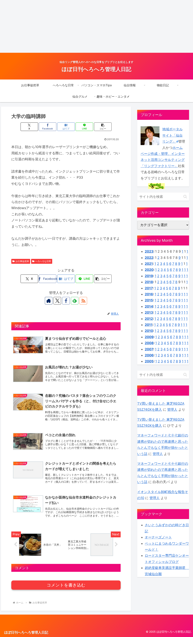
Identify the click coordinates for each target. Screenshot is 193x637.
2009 (149, 337)
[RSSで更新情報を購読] (83, 300)
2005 (149, 361)
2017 (149, 288)
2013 (149, 312)
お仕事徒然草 (22, 261)
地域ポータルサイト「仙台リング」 (172, 135)
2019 (149, 276)
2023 (149, 251)
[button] (103, 126)
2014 (149, 306)
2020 (149, 270)
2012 (149, 319)
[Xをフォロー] (57, 300)
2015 (149, 300)
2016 (149, 294)
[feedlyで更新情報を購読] (74, 300)
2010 (149, 331)
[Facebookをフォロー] (66, 300)
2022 (149, 258)
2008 (149, 343)
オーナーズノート (158, 537)
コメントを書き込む (66, 585)
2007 (149, 349)
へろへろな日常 (43, 261)
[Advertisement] (96, 26)
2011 (148, 325)
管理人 (172, 409)
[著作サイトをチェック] (48, 300)
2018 (149, 282)
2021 (149, 264)
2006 (149, 355)
